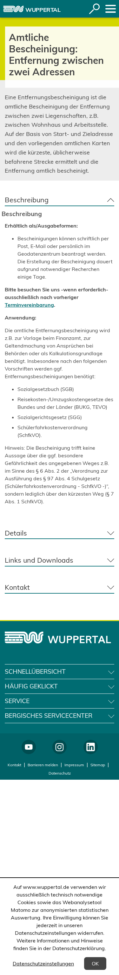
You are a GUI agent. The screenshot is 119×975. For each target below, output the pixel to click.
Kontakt (14, 764)
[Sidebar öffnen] (110, 9)
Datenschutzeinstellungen (43, 963)
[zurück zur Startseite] (13, 9)
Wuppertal (43, 9)
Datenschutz (60, 773)
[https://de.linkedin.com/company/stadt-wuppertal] (90, 747)
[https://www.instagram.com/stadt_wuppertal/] (59, 747)
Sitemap (97, 764)
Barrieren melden (43, 764)
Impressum (74, 764)
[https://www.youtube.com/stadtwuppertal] (28, 747)
